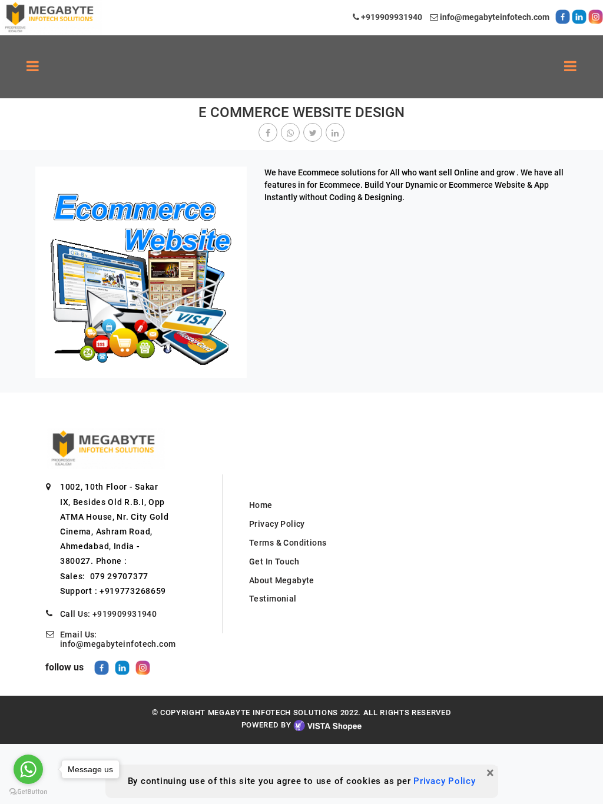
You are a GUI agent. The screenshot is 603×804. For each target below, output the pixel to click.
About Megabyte (281, 580)
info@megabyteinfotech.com (493, 17)
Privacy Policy (444, 781)
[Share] (268, 133)
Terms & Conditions (288, 542)
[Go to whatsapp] (28, 769)
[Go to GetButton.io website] (28, 792)
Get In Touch (274, 561)
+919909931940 (390, 17)
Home (261, 505)
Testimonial (273, 598)
